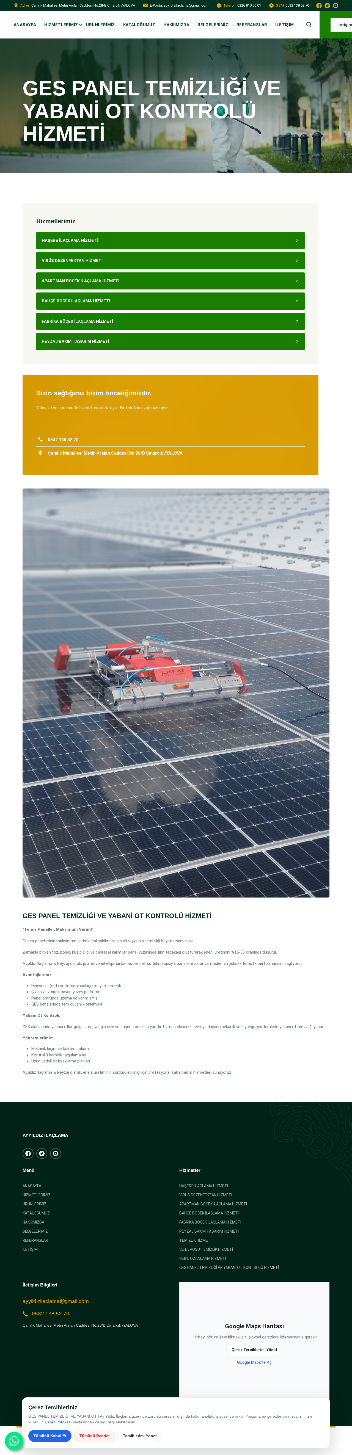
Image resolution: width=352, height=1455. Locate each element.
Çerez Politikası (58, 1422)
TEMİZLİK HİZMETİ (195, 1240)
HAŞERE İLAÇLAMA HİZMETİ (203, 1186)
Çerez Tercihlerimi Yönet (254, 1350)
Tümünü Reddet (94, 1436)
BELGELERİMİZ (212, 24)
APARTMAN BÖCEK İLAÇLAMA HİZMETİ (213, 1204)
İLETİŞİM (284, 24)
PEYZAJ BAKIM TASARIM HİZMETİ (209, 1231)
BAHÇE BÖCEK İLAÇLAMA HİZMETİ (209, 1213)
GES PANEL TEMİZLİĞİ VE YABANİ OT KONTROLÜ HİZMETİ (229, 1267)
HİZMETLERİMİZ (61, 24)
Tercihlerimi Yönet (140, 1436)
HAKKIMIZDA (176, 24)
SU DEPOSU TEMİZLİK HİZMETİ (206, 1249)
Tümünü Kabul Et (50, 1436)
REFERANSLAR (252, 24)
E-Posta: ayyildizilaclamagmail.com (179, 5)
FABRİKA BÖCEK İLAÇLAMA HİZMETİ (210, 1222)
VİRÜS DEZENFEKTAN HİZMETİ (205, 1195)
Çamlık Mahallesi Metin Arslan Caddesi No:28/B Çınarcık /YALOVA (80, 1325)
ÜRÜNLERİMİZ (100, 24)
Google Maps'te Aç (254, 1362)
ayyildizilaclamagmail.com (56, 1301)
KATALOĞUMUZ (139, 24)
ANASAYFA (25, 24)
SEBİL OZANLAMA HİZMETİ (202, 1258)
